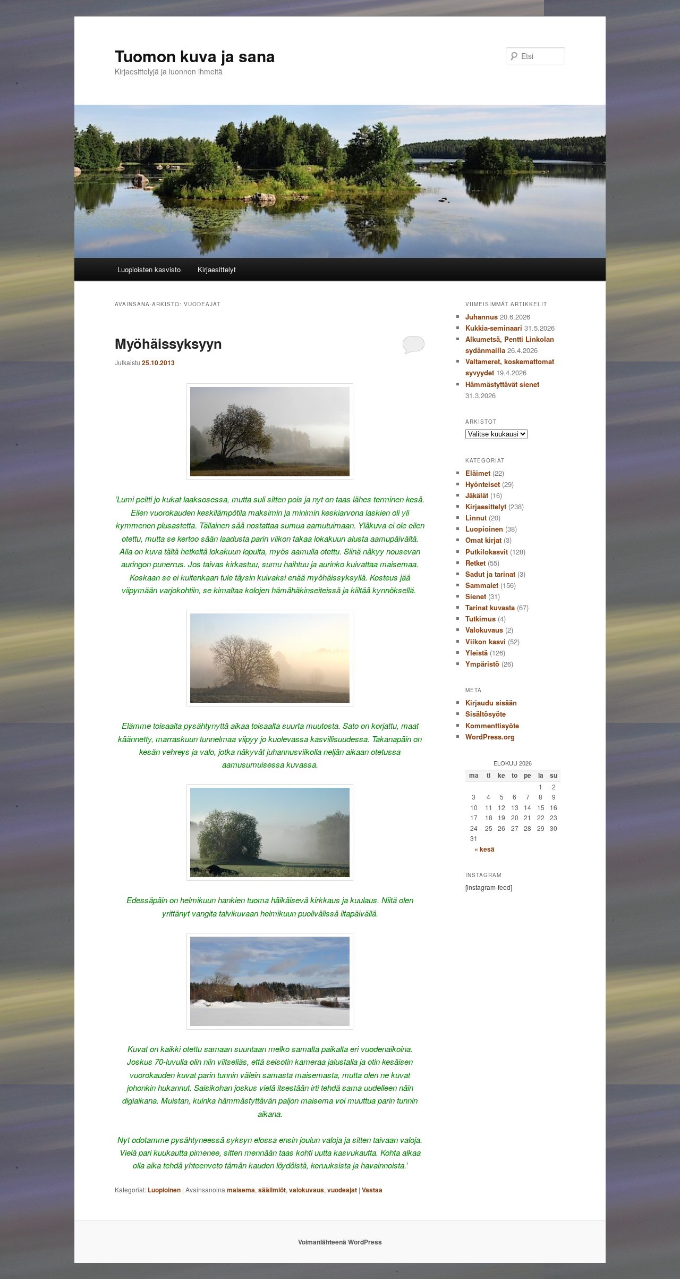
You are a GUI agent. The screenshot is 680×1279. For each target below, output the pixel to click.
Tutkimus (480, 618)
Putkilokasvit (486, 551)
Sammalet (481, 585)
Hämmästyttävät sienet (502, 384)
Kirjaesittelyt (217, 269)
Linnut (476, 517)
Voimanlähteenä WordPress (340, 1242)
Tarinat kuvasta (490, 607)
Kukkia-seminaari (493, 328)
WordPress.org (490, 736)
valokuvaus (306, 1189)
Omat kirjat (483, 540)
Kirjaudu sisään (491, 702)
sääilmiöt (272, 1189)
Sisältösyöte (485, 714)
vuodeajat (342, 1189)
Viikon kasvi (485, 641)
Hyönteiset (482, 484)
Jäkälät (476, 495)
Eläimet (477, 473)
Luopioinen (164, 1189)
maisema (241, 1189)
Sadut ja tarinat (490, 574)
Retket (475, 563)
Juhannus (481, 317)
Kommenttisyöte (492, 725)
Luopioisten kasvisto (149, 269)
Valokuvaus (484, 630)
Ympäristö (482, 664)
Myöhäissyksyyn (168, 343)
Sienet (475, 596)
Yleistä (476, 652)
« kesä (484, 849)
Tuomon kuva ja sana (195, 55)
